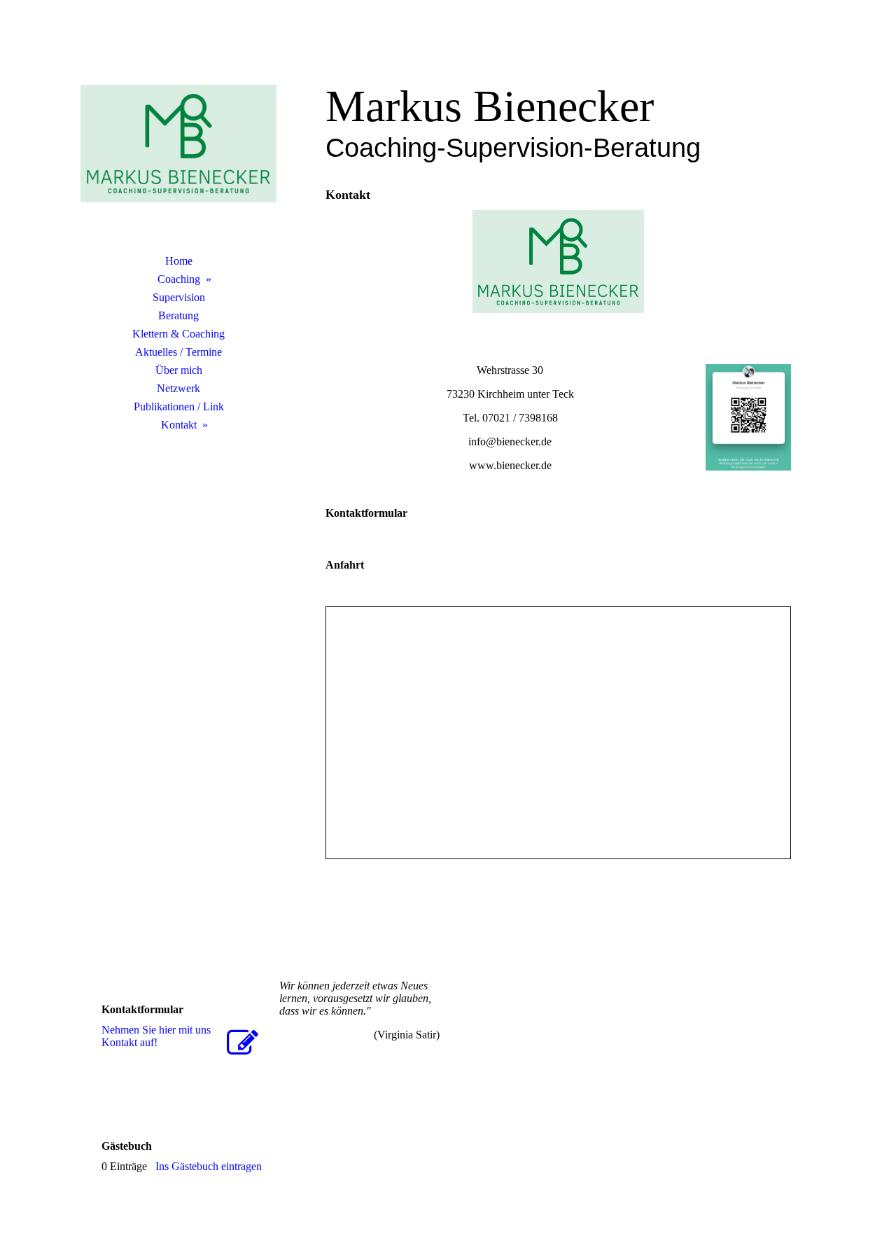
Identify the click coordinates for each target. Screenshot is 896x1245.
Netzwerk (178, 388)
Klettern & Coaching (178, 334)
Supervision (179, 297)
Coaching (179, 279)
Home (178, 261)
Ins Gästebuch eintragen (208, 1166)
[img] (178, 143)
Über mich (178, 370)
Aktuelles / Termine (178, 352)
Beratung (178, 315)
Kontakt (179, 425)
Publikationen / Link (179, 406)
